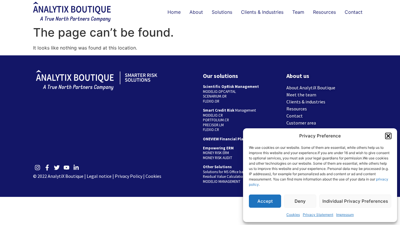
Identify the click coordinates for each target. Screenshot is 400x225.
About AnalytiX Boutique (310, 88)
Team (298, 12)
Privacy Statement (318, 214)
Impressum (345, 214)
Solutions (222, 12)
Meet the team (301, 95)
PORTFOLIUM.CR (216, 119)
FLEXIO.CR (211, 129)
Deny (300, 201)
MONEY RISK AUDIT (217, 157)
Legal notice (99, 176)
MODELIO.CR (213, 115)
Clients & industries (305, 102)
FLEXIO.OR (211, 101)
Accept (265, 201)
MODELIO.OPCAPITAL (219, 91)
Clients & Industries (262, 12)
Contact (354, 12)
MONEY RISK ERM (216, 152)
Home (174, 12)
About (196, 12)
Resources (324, 12)
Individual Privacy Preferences (355, 201)
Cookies (293, 214)
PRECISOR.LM (213, 124)
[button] (388, 136)
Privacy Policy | (130, 176)
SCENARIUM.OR (215, 96)
